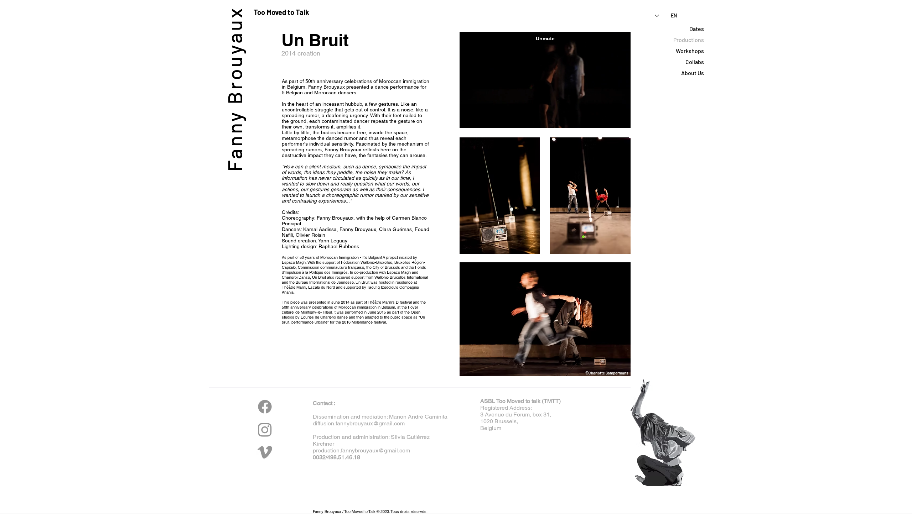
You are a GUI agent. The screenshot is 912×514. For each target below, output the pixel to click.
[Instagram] (265, 429)
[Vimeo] (265, 452)
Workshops (690, 50)
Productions (688, 39)
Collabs (694, 61)
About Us (692, 72)
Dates (696, 28)
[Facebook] (265, 407)
